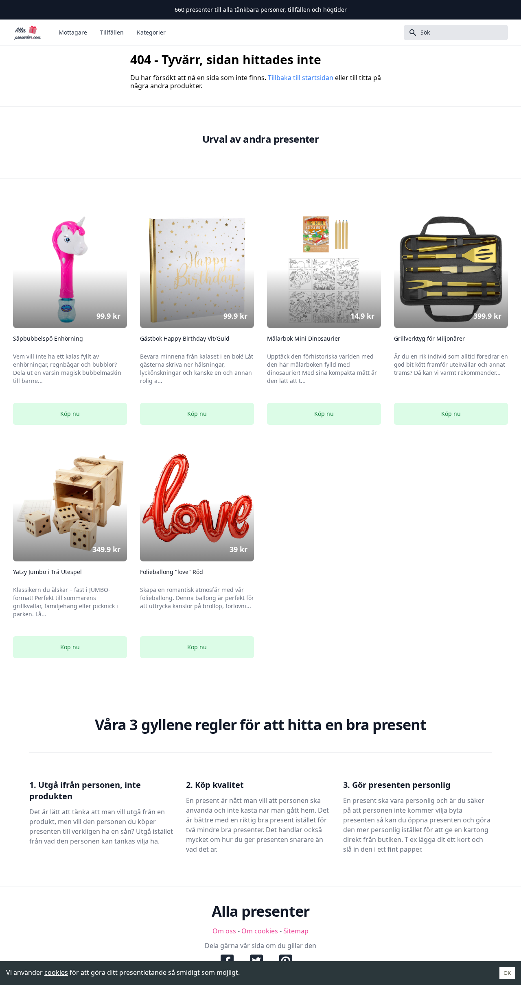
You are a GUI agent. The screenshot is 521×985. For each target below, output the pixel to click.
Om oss (224, 930)
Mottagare (73, 32)
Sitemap (296, 930)
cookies (56, 972)
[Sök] (410, 32)
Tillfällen (112, 32)
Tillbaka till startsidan (300, 77)
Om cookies (259, 930)
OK (507, 972)
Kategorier (151, 32)
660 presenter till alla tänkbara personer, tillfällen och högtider (261, 9)
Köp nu (70, 413)
